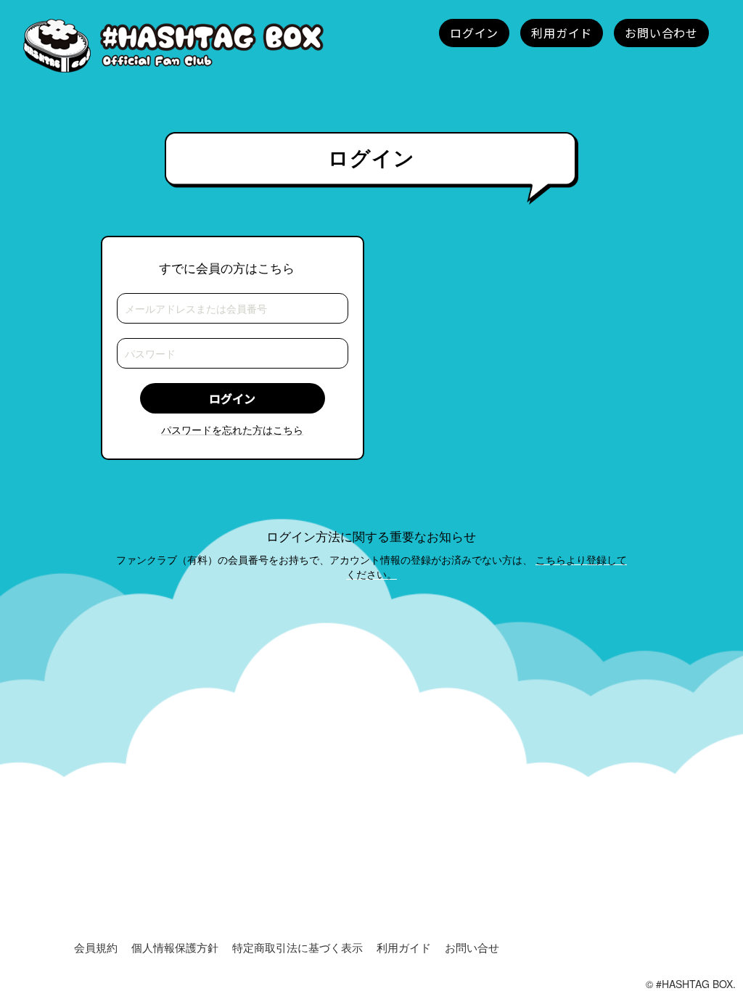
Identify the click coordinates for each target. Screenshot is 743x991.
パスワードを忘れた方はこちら (232, 429)
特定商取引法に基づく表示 (297, 947)
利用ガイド (404, 947)
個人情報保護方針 (174, 947)
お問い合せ (472, 947)
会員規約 (96, 947)
